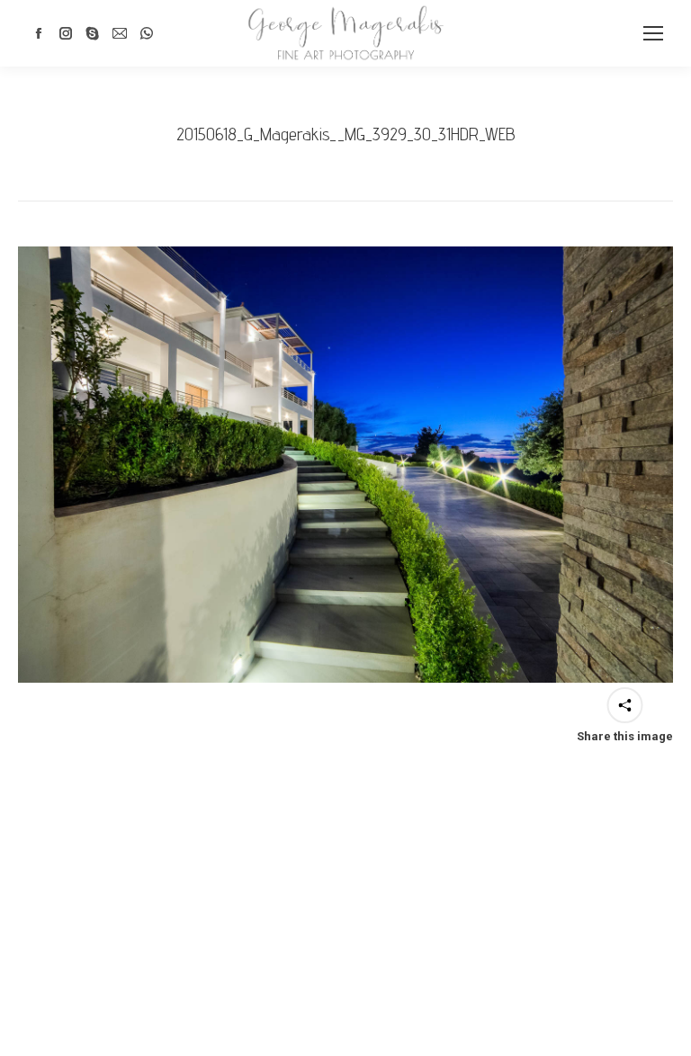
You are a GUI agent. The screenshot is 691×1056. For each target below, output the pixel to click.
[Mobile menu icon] (653, 33)
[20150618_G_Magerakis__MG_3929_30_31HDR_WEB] (345, 464)
